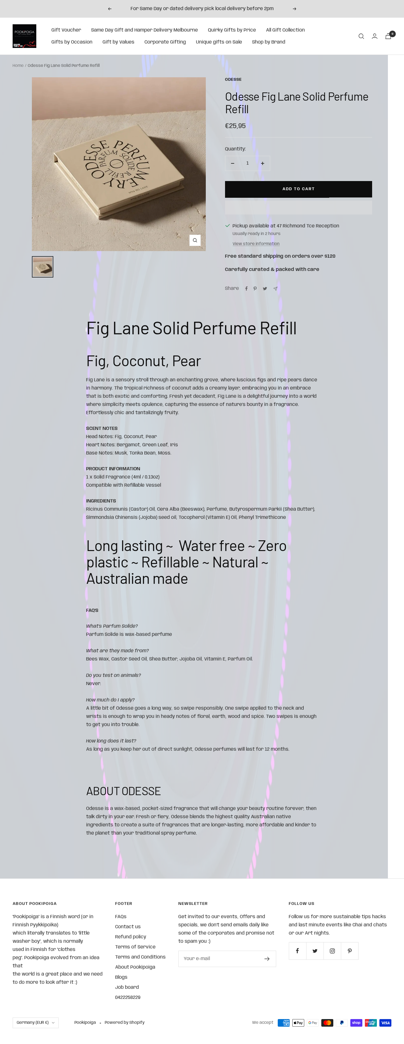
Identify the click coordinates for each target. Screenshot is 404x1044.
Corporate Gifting (165, 42)
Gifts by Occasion (71, 42)
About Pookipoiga (135, 967)
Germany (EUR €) (33, 1023)
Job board (127, 987)
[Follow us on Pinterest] (349, 950)
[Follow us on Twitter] (315, 950)
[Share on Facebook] (246, 288)
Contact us (128, 927)
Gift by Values (118, 42)
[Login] (374, 36)
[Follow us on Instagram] (332, 950)
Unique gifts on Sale (219, 42)
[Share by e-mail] (275, 289)
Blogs (121, 977)
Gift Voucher (66, 30)
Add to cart (298, 189)
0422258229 (127, 997)
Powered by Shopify (125, 1023)
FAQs (121, 916)
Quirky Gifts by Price (232, 30)
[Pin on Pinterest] (255, 288)
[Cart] (388, 36)
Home (18, 66)
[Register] (267, 959)
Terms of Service (135, 947)
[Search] (361, 36)
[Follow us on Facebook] (297, 950)
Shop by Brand (268, 42)
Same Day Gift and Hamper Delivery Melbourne (144, 30)
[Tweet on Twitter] (265, 288)
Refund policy (130, 937)
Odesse (233, 80)
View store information (256, 244)
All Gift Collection (285, 30)
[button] (298, 207)
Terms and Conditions (140, 957)
